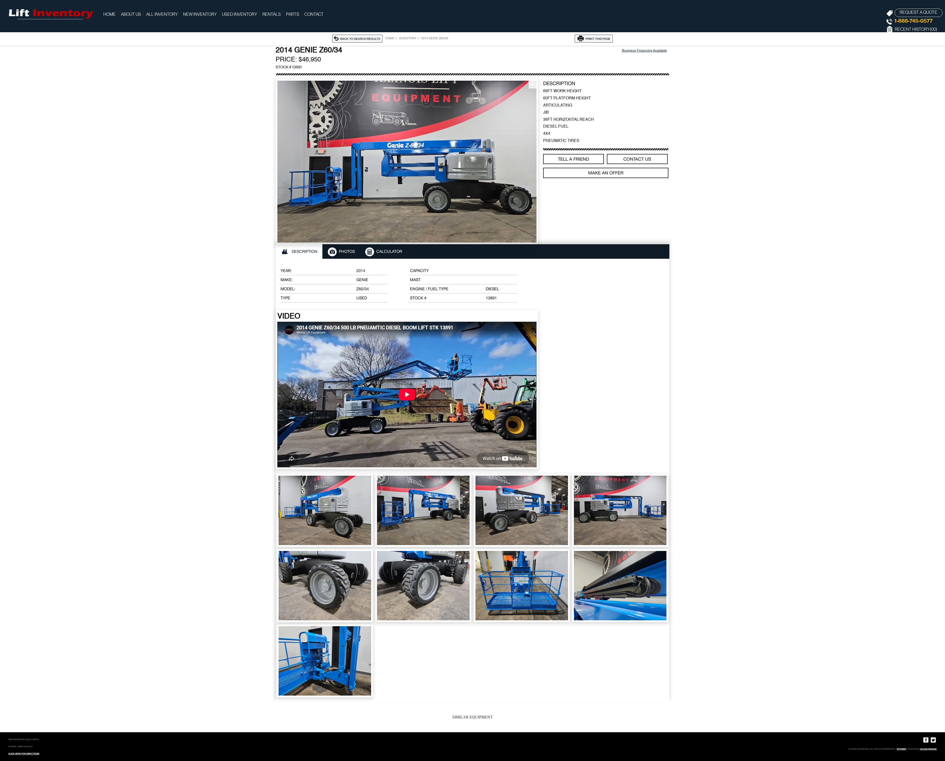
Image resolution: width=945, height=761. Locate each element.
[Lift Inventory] (50, 13)
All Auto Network (928, 749)
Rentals (271, 14)
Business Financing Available (644, 50)
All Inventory (162, 14)
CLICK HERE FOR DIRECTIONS (23, 753)
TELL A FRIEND (573, 159)
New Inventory (200, 14)
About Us (131, 14)
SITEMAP (901, 749)
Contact (314, 14)
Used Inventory (239, 14)
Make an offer (605, 172)
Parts (292, 14)
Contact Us (637, 159)
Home (109, 14)
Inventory (407, 38)
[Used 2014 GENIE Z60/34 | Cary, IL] (406, 162)
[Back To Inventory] (358, 38)
